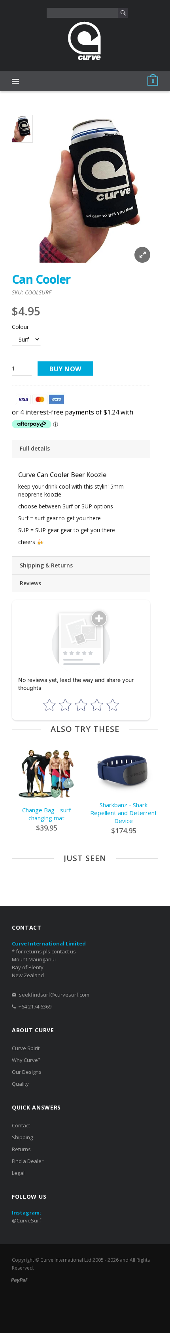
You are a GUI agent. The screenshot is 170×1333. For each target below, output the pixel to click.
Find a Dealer (27, 1161)
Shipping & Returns (46, 565)
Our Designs (27, 1071)
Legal (18, 1172)
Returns (21, 1149)
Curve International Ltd (65, 1260)
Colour (20, 326)
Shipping (22, 1137)
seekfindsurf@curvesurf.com (54, 994)
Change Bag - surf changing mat (46, 814)
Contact (21, 1125)
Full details (35, 448)
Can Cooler (41, 279)
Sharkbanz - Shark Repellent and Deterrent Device (123, 813)
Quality (20, 1083)
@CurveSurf (26, 1220)
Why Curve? (26, 1060)
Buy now (65, 369)
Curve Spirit (26, 1048)
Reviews (30, 583)
